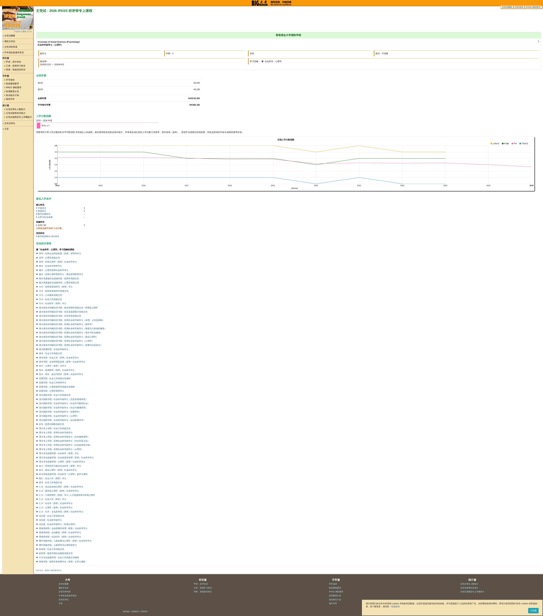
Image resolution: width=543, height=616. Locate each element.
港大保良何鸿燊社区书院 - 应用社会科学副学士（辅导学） (66, 324)
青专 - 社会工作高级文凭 (50, 482)
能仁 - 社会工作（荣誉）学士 (52, 478)
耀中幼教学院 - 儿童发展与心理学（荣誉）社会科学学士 (65, 541)
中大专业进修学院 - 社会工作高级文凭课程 (59, 557)
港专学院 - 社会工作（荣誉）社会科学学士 (59, 357)
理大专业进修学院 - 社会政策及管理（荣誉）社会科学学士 (66, 457)
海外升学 (10, 99)
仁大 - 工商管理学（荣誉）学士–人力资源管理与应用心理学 (67, 495)
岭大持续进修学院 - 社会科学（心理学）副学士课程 (63, 474)
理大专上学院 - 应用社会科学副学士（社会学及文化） (64, 441)
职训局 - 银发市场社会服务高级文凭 (56, 553)
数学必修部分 (44, 214)
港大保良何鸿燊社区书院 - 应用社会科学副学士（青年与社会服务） (70, 332)
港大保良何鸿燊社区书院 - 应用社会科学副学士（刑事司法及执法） (70, 345)
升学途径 (519, 7)
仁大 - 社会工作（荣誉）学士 (52, 499)
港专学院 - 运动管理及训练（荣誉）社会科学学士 (62, 362)
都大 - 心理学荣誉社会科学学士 (53, 270)
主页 (6, 129)
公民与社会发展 (45, 217)
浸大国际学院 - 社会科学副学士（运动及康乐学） (62, 420)
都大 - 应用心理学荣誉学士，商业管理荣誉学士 (61, 274)
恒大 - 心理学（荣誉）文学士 (52, 366)
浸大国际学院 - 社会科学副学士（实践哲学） (60, 411)
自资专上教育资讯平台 (53, 570)
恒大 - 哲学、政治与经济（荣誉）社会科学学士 (61, 374)
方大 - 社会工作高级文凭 (50, 299)
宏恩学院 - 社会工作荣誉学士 (52, 382)
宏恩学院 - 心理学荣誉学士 (51, 391)
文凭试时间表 (10, 47)
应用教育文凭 (12, 91)
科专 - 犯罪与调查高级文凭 (51, 424)
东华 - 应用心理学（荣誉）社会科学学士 (58, 262)
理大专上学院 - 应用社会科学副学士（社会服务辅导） (64, 437)
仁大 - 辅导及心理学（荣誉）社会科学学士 (59, 491)
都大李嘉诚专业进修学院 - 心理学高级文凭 (59, 282)
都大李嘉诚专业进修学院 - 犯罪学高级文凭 (59, 278)
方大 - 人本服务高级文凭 (50, 295)
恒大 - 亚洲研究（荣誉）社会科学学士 (57, 370)
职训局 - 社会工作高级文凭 (51, 549)
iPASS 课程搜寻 (533, 7)
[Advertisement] (17, 160)
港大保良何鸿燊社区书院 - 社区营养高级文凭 (60, 316)
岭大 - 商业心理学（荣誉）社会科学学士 (58, 470)
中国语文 (42, 208)
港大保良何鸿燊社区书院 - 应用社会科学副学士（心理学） (66, 341)
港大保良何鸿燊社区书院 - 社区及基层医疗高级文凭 (63, 312)
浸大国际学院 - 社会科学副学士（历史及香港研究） (63, 399)
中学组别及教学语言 (14, 52)
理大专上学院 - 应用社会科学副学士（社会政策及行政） (65, 445)
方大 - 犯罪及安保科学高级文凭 (53, 291)
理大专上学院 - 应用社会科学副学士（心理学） (61, 449)
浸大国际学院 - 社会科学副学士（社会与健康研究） (63, 407)
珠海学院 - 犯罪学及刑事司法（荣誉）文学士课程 (62, 561)
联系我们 (144, 611)
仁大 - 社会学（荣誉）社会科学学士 (56, 503)
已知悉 (533, 610)
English (17, 31)
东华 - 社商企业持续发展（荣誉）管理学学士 (60, 253)
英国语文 (42, 211)
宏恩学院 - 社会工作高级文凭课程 (55, 378)
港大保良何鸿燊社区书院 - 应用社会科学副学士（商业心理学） (68, 337)
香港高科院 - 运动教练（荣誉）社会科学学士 (60, 532)
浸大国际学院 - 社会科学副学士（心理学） (59, 416)
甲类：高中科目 (13, 62)
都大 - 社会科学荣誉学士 (50, 266)
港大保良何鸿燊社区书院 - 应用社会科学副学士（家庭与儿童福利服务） (73, 328)
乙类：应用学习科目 (15, 66)
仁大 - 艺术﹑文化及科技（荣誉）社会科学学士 (61, 511)
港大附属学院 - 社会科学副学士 (53, 349)
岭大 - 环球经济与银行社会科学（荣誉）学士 (60, 466)
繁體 (24, 31)
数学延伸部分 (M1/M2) (48, 236)
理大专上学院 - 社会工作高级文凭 (55, 428)
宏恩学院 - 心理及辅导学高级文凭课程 (57, 387)
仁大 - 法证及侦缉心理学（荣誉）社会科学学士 (61, 486)
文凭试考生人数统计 (15, 109)
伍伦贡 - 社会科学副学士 (50, 520)
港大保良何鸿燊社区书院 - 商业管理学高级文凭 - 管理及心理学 (68, 307)
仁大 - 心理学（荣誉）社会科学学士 (56, 507)
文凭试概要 (507, 7)
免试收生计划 (12, 95)
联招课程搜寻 (12, 83)
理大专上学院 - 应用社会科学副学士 (56, 432)
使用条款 (126, 611)
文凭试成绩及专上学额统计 (19, 117)
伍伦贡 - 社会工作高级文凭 (51, 516)
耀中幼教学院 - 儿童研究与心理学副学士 (58, 545)
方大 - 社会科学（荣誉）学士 (52, 303)
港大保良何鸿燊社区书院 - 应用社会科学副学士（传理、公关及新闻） (71, 320)
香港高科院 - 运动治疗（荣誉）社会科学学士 (60, 536)
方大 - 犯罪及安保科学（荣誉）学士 (56, 286)
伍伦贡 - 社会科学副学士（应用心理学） (58, 524)
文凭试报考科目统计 (15, 113)
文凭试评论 (9, 123)
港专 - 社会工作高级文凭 (50, 353)
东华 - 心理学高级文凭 (49, 257)
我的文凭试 (9, 41)
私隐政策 (395, 606)
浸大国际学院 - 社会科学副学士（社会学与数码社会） (64, 403)
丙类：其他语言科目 (15, 69)
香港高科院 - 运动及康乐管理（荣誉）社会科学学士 (63, 528)
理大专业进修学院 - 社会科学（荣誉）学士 (59, 453)
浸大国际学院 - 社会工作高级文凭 (55, 395)
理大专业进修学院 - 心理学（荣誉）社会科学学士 (62, 461)
